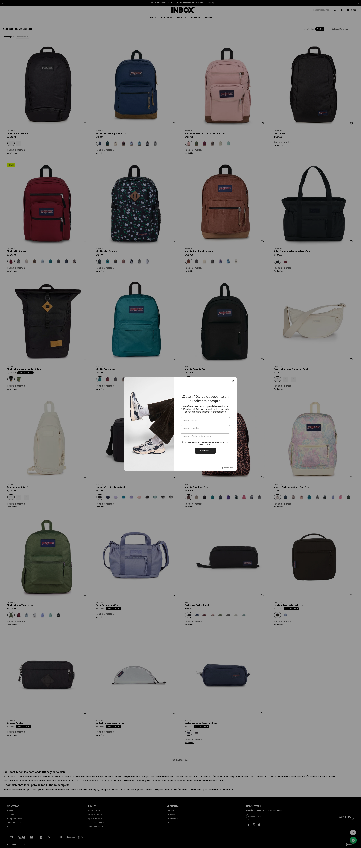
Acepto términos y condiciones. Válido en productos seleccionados (206, 443)
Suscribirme (205, 450)
